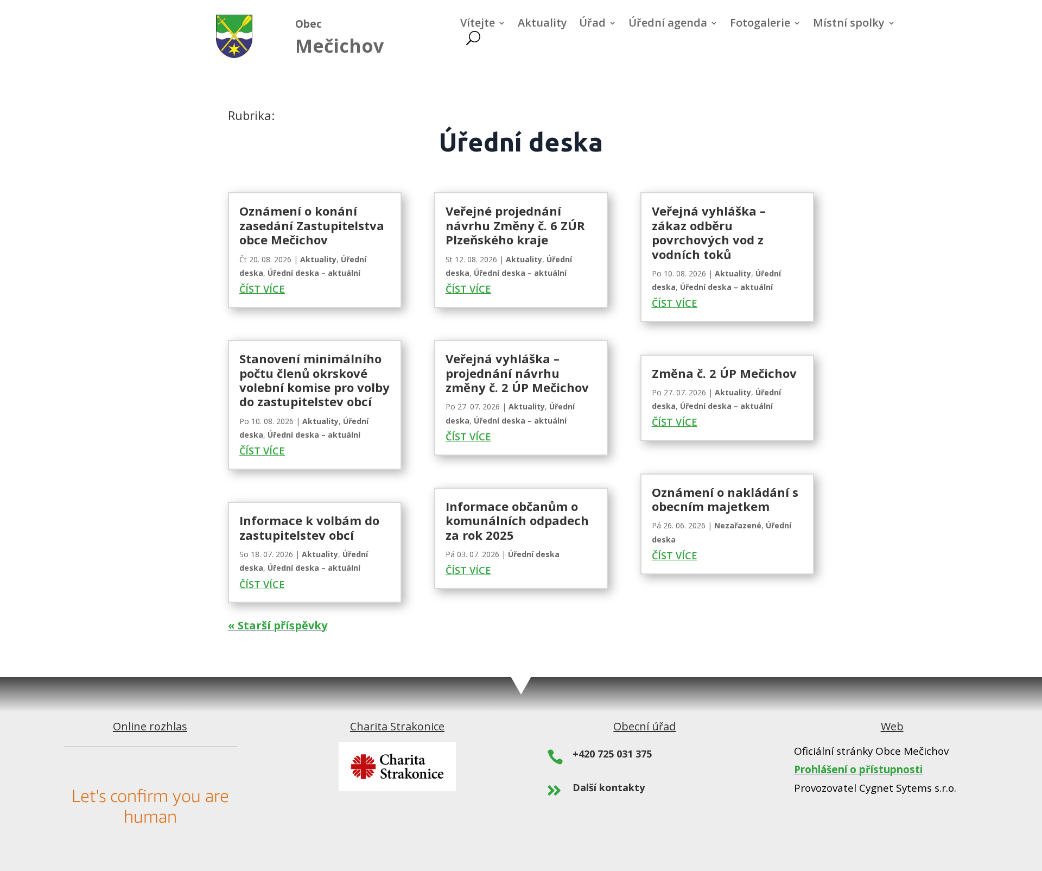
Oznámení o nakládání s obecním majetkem (725, 499)
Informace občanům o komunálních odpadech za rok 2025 (517, 520)
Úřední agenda (667, 24)
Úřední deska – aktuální (314, 273)
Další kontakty (609, 787)
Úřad (592, 24)
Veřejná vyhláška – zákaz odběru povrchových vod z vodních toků (709, 232)
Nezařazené (737, 525)
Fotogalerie (760, 24)
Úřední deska (534, 554)
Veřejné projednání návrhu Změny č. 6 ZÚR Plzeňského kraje (515, 225)
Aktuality (542, 24)
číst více (262, 288)
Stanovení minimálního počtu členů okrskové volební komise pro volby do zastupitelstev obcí (314, 379)
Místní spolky (849, 24)
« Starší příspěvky (277, 625)
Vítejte (477, 24)
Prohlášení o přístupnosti (858, 769)
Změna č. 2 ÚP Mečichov (724, 373)
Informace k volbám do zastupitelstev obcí (309, 527)
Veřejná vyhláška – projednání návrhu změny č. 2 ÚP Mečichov (517, 372)
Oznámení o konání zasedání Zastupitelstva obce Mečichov (311, 225)
